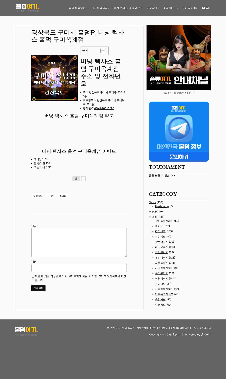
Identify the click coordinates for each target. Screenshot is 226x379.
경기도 (159, 226)
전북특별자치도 (164, 289)
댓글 (35, 226)
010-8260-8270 (104, 108)
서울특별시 (161, 262)
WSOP (153, 211)
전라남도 (160, 283)
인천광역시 (161, 278)
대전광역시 (161, 252)
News (152, 202)
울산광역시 (161, 273)
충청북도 (160, 304)
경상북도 (38, 195)
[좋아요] (76, 178)
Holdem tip (162, 206)
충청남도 (160, 299)
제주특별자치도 (164, 294)
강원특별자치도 (164, 220)
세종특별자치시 (164, 268)
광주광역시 (161, 241)
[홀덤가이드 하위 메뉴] (177, 8)
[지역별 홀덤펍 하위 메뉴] (87, 8)
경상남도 (160, 231)
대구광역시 (161, 247)
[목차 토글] (101, 50)
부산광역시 (161, 257)
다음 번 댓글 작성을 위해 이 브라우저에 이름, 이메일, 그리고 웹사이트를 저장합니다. (80, 278)
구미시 (51, 195)
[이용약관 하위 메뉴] (158, 8)
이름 (34, 261)
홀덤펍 (63, 195)
